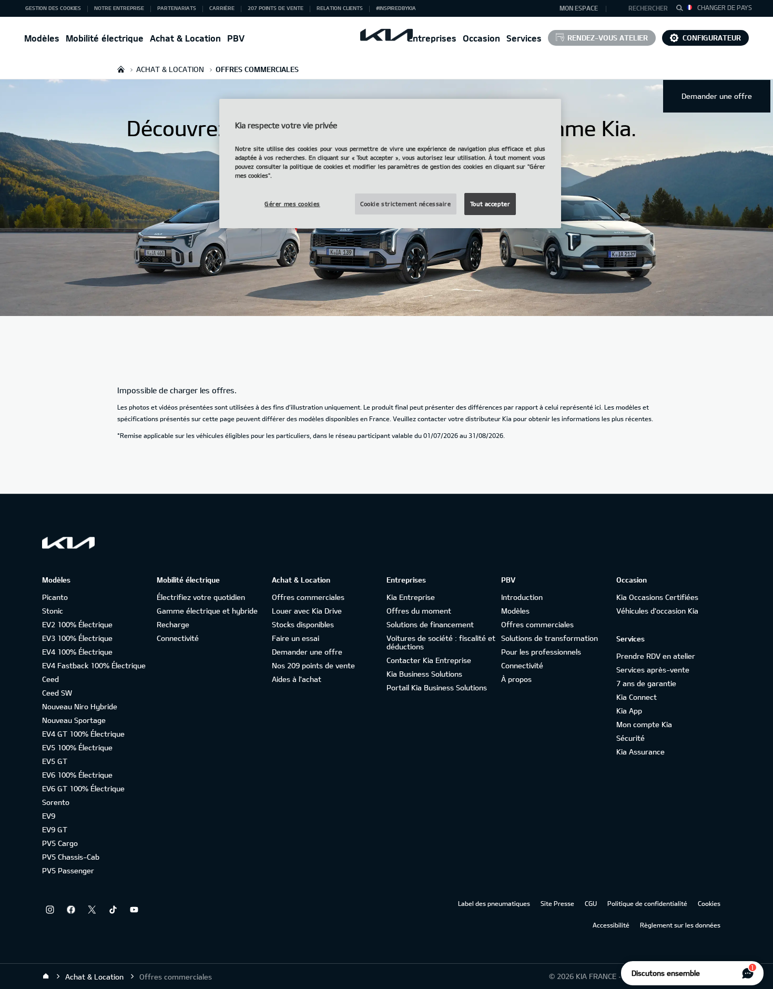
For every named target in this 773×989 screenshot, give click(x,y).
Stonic (52, 610)
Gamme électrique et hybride (207, 610)
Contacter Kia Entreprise (429, 660)
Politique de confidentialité (647, 903)
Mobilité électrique (105, 38)
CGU (591, 903)
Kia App (629, 710)
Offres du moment (419, 610)
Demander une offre (717, 95)
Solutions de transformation (549, 638)
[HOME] (121, 69)
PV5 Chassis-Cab (70, 856)
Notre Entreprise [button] (119, 8)
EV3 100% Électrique (77, 638)
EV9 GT (54, 829)
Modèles (41, 38)
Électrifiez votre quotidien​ (201, 597)
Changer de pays (724, 7)
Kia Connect (636, 696)
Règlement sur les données (680, 925)
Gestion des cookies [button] (53, 8)
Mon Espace (579, 8)
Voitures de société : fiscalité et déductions (441, 642)
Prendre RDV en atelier (655, 655)
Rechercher (648, 8)
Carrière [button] (222, 8)
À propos (516, 679)
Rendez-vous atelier (607, 37)
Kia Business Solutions (424, 673)
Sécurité (630, 737)
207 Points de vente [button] (275, 8)
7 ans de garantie (646, 683)
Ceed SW (57, 692)
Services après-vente (652, 669)
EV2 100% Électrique (77, 624)
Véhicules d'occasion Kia (657, 610)
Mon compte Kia (644, 724)
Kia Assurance (640, 751)
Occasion (481, 38)
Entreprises (432, 38)
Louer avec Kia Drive (307, 610)
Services (524, 38)
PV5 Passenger (68, 870)
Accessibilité (611, 925)
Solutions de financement (430, 624)
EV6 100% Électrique (77, 774)
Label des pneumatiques (494, 903)
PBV (236, 38)
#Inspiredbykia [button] (396, 8)
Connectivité (178, 638)
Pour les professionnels (541, 651)
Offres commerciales (308, 597)
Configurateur (712, 37)
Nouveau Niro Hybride (79, 706)
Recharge (173, 624)
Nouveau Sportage (74, 720)
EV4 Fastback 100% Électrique (94, 665)
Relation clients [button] (340, 8)
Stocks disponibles (303, 624)
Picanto (55, 597)
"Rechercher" (682, 9)
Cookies (709, 903)
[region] (390, 163)
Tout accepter (490, 203)
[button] (643, 8)
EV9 (48, 815)
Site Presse (557, 903)
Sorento (55, 802)
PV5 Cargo (60, 843)
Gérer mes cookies (292, 203)
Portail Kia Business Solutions (437, 687)
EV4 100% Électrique (77, 651)
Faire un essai (295, 638)
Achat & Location (185, 38)
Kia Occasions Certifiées (657, 597)
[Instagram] (50, 909)
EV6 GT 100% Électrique (83, 788)
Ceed (50, 679)
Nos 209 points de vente (313, 665)
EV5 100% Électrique (77, 747)
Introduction (522, 597)
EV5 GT (54, 761)
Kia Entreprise (411, 597)
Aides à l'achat (296, 679)
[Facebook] (71, 909)
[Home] (45, 976)
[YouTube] (134, 909)
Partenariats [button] (176, 8)
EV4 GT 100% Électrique (83, 733)
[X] (92, 909)
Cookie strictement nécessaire (405, 203)
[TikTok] (113, 909)
